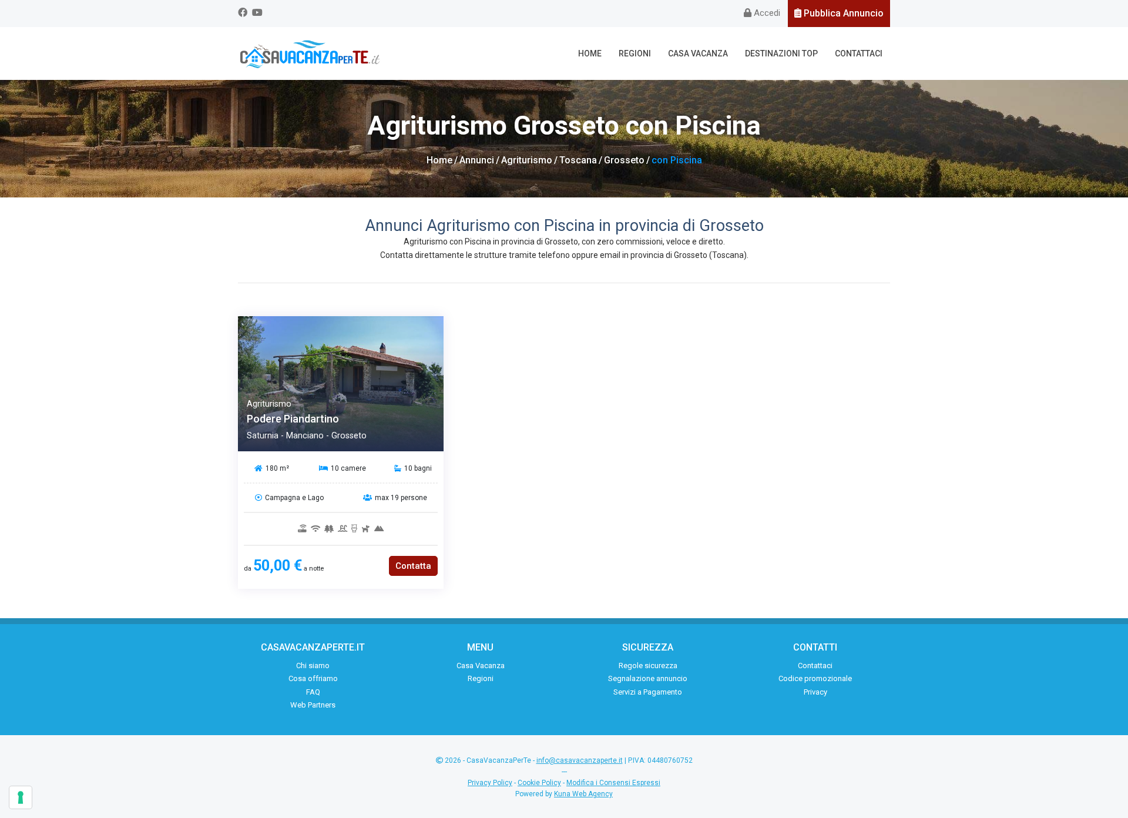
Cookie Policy (539, 783)
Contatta (413, 566)
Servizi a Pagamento (647, 692)
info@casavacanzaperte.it (579, 760)
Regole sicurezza (648, 665)
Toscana (578, 160)
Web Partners (312, 704)
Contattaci (858, 53)
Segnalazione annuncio (647, 678)
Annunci (476, 160)
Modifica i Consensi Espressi (613, 783)
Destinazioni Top (781, 53)
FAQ (313, 692)
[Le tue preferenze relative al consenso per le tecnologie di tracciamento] (20, 797)
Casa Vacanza (698, 53)
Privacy (815, 692)
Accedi (765, 13)
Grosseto (624, 160)
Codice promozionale (815, 678)
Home (590, 53)
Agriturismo (526, 160)
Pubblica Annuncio (842, 13)
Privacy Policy (490, 783)
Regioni (635, 53)
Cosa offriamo (313, 678)
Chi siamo (313, 665)
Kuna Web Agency (583, 794)
